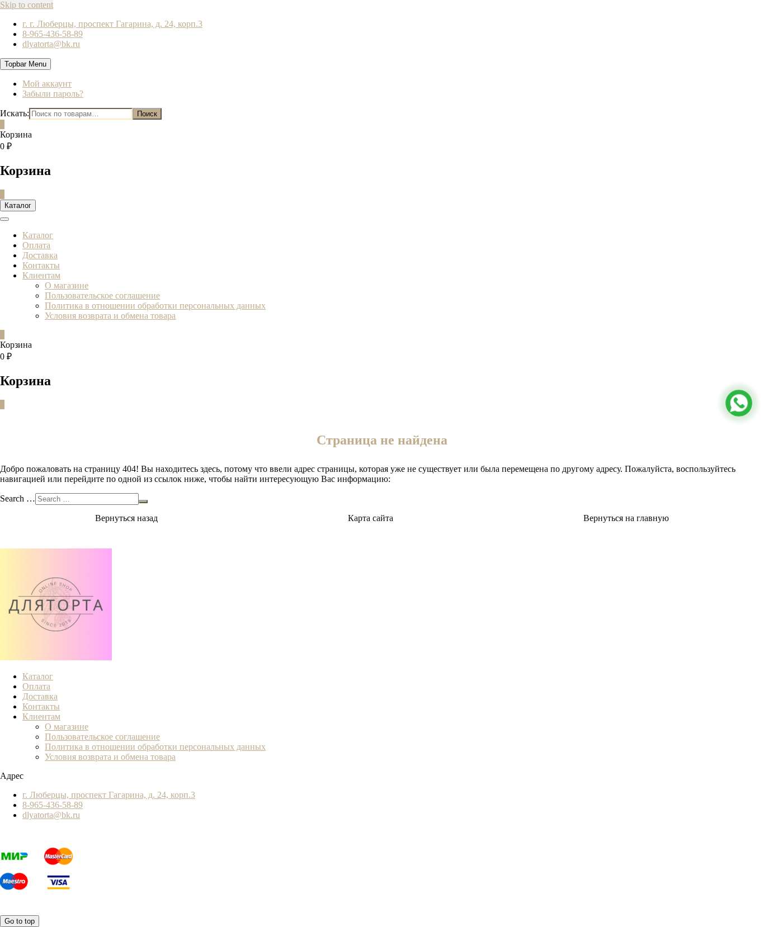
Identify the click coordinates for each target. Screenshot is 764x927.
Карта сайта (370, 518)
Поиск (147, 114)
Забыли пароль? (52, 93)
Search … (17, 498)
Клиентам (41, 275)
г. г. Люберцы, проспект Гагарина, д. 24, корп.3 (112, 24)
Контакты (41, 265)
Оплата (36, 245)
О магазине (66, 285)
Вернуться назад (126, 518)
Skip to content (26, 5)
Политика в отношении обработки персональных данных (155, 305)
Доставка (40, 255)
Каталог (37, 235)
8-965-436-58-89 (52, 34)
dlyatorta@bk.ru (51, 44)
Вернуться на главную (626, 518)
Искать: (14, 113)
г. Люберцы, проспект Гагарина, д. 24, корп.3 (108, 795)
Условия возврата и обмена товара (110, 315)
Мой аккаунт (47, 83)
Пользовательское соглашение (102, 295)
